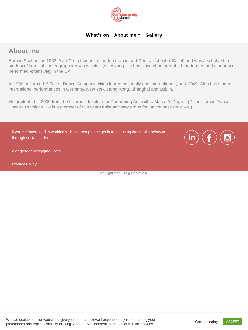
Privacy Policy (24, 164)
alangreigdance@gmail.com (36, 151)
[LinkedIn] (192, 144)
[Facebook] (210, 144)
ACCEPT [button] (232, 321)
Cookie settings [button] (207, 322)
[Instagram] (227, 144)
